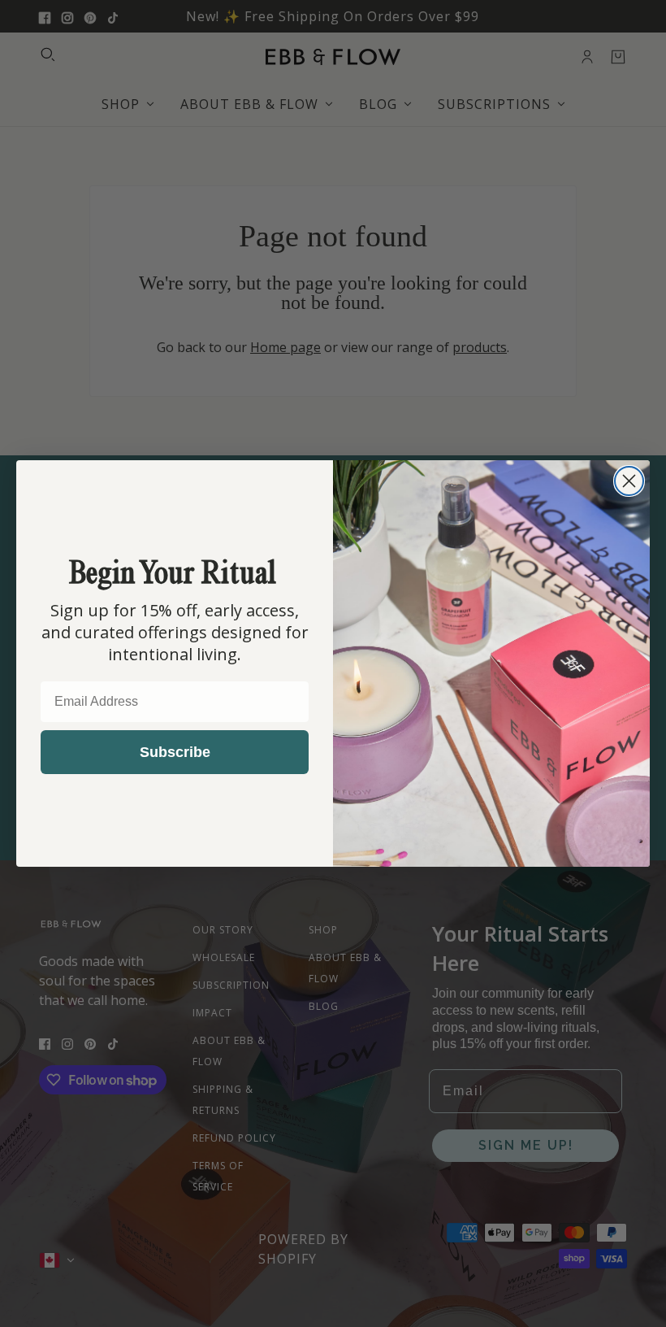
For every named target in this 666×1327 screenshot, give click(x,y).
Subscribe (175, 752)
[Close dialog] (629, 481)
